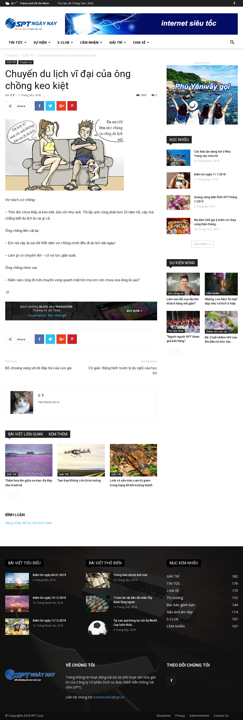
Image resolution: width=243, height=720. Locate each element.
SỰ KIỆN (40, 42)
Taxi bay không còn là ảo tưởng (79, 480)
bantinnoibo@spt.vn (109, 697)
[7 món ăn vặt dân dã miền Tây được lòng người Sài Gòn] (98, 604)
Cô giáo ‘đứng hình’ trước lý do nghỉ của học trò (123, 370)
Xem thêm (200, 244)
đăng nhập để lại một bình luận (28, 523)
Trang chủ (12, 55)
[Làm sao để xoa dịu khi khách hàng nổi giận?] (183, 284)
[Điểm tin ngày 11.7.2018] (178, 180)
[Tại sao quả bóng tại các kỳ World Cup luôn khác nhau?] (98, 626)
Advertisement (199, 716)
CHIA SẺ (139, 42)
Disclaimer (164, 716)
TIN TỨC (16, 42)
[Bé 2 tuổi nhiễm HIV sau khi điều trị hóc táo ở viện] (221, 322)
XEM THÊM (57, 434)
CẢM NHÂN (212, 293)
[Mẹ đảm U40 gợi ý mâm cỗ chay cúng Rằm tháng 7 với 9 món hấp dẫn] (178, 226)
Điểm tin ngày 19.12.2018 (49, 597)
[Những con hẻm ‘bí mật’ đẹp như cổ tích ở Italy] (221, 284)
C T (12, 95)
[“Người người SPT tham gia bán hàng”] (183, 322)
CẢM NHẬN (89, 42)
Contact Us (221, 716)
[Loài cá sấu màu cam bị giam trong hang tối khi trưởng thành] (133, 460)
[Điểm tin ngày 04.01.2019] (17, 581)
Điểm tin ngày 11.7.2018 (210, 174)
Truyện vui (26, 62)
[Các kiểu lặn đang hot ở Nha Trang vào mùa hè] (178, 158)
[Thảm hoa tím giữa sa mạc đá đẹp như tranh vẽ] (28, 460)
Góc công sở (175, 293)
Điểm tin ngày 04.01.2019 (49, 575)
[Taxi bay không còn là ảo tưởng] (81, 460)
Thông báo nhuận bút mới (130, 575)
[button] (232, 43)
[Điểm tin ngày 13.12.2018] (17, 626)
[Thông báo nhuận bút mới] (98, 580)
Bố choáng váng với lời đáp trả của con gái (38, 368)
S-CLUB (63, 42)
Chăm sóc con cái (216, 331)
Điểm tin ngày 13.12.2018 (49, 620)
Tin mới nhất (175, 330)
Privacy (180, 716)
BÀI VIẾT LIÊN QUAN (25, 434)
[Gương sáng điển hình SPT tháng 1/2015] (178, 202)
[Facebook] (234, 3)
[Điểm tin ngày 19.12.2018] (17, 604)
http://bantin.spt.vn (48, 402)
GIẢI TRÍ (115, 42)
